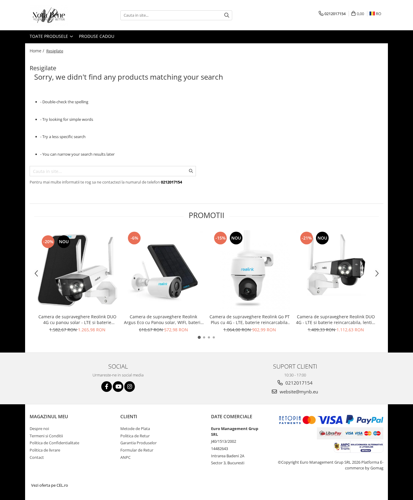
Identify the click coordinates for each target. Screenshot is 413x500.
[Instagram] (129, 386)
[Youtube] (118, 386)
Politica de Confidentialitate (54, 442)
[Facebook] (106, 386)
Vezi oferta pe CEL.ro (49, 485)
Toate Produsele (49, 36)
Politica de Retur (135, 436)
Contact (37, 457)
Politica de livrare (45, 450)
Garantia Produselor (138, 442)
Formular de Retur (136, 450)
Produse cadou (96, 36)
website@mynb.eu (298, 392)
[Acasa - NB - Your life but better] (60, 15)
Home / (37, 51)
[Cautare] (226, 15)
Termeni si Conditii (46, 436)
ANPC (125, 457)
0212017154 (298, 383)
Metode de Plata (135, 428)
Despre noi (39, 428)
